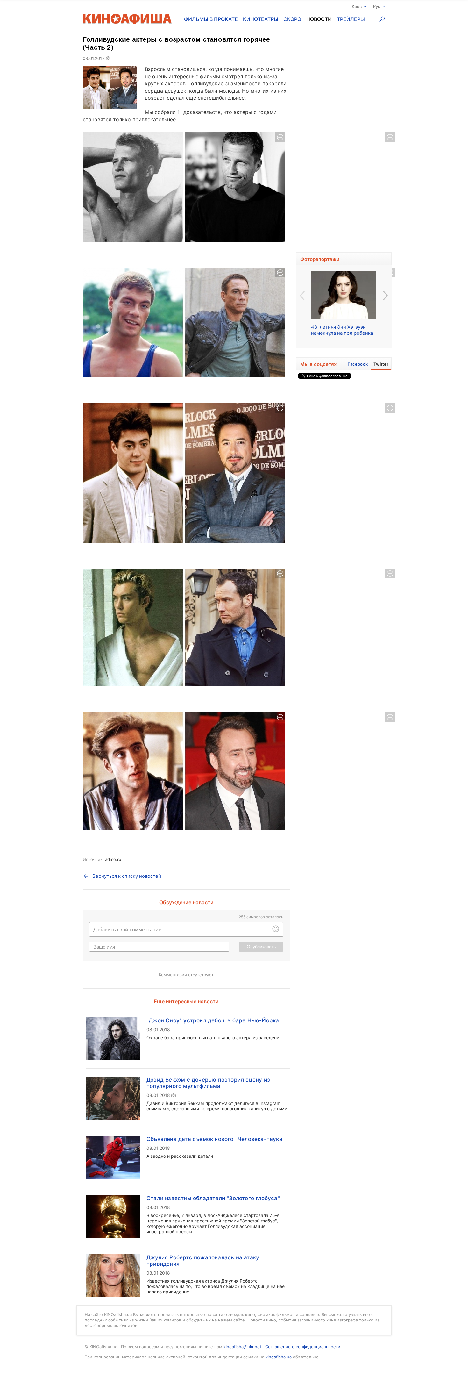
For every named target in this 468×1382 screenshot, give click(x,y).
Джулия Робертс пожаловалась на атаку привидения (202, 1260)
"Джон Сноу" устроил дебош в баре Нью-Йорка (212, 1020)
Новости (319, 19)
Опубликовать (261, 946)
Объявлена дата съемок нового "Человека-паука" (215, 1139)
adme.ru (113, 859)
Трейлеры (351, 19)
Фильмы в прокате (211, 19)
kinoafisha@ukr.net (242, 1346)
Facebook (358, 364)
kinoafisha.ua (279, 1356)
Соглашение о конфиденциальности (302, 1346)
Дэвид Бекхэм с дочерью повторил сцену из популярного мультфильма (208, 1083)
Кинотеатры (260, 19)
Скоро (292, 19)
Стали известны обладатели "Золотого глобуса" (213, 1198)
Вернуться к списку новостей (126, 876)
